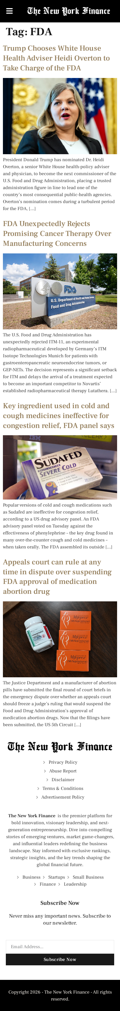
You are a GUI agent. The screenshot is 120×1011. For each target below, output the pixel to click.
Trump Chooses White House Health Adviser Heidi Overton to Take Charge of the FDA (56, 58)
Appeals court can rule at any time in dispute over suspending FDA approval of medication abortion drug (57, 576)
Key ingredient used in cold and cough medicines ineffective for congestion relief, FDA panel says (58, 416)
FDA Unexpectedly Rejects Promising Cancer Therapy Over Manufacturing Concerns (57, 233)
